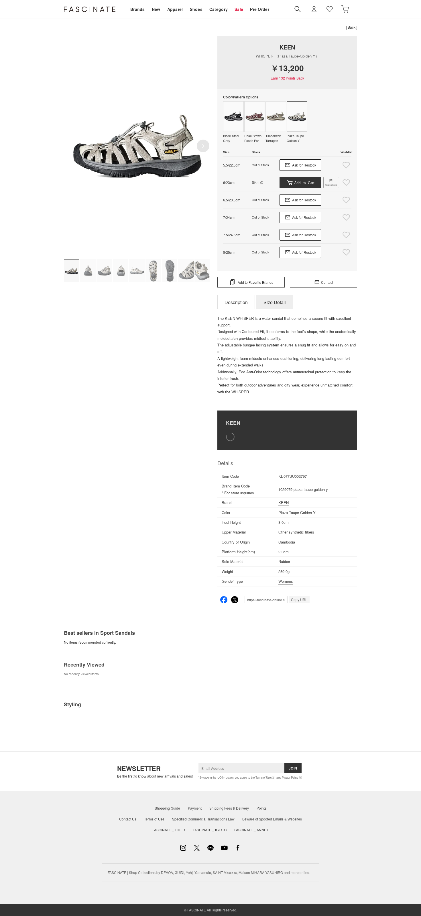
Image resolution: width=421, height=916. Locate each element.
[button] (203, 146)
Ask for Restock (304, 164)
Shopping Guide (167, 808)
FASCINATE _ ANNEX (251, 829)
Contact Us (127, 818)
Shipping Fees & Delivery (229, 808)
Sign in (314, 9)
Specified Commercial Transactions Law (203, 818)
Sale (239, 9)
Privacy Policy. (290, 778)
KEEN (287, 47)
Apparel (175, 9)
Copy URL (299, 599)
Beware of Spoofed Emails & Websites (272, 818)
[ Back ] (351, 27)
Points (261, 808)
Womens (285, 581)
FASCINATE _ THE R (168, 829)
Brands (137, 9)
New (156, 9)
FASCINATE (89, 9)
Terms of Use (263, 778)
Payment (195, 808)
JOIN (293, 768)
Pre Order (259, 9)
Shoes (196, 9)
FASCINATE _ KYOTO (210, 829)
